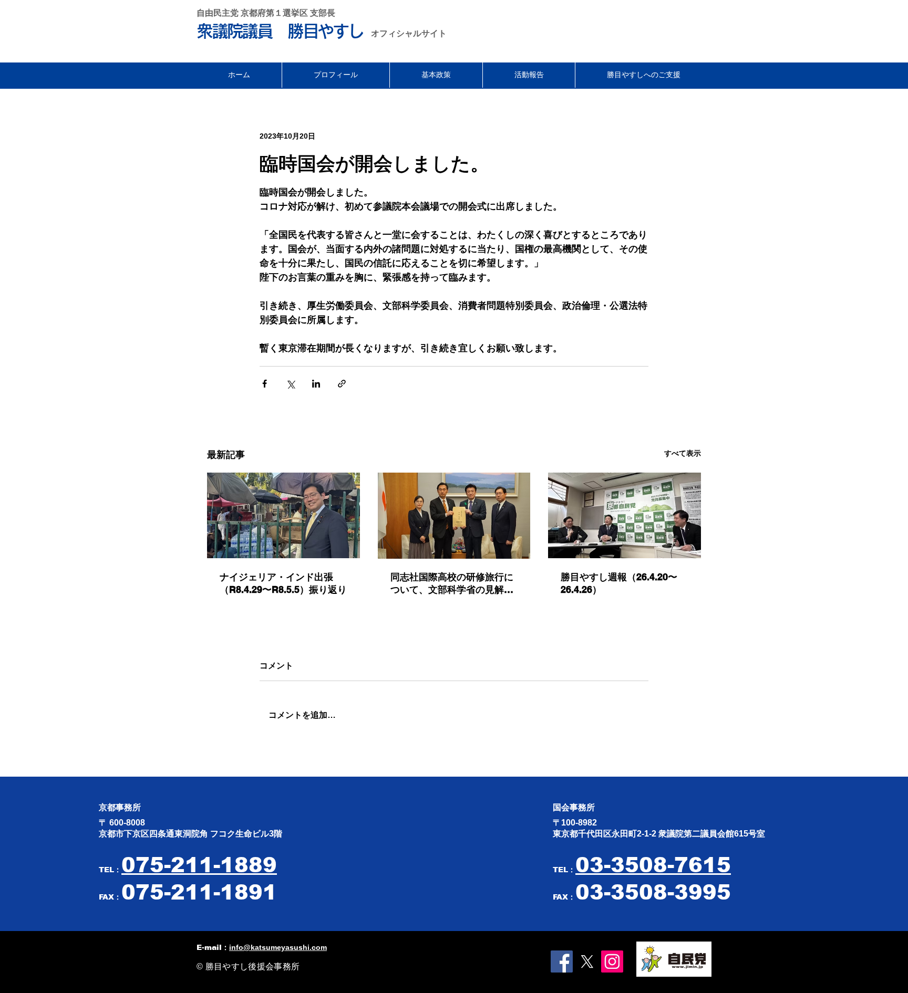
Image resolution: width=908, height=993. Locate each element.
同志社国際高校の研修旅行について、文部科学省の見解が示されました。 (451, 583)
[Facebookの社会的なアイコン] (562, 961)
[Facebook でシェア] (265, 384)
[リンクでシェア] (342, 384)
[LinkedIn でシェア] (316, 384)
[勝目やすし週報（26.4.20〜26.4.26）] (624, 515)
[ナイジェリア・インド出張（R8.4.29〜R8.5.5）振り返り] (283, 515)
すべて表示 (682, 453)
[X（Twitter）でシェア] (290, 384)
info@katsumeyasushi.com (278, 947)
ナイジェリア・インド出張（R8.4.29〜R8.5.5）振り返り (283, 583)
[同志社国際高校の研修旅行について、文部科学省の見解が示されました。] (454, 516)
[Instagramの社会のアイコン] (612, 961)
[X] (587, 961)
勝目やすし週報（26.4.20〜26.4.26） (619, 583)
